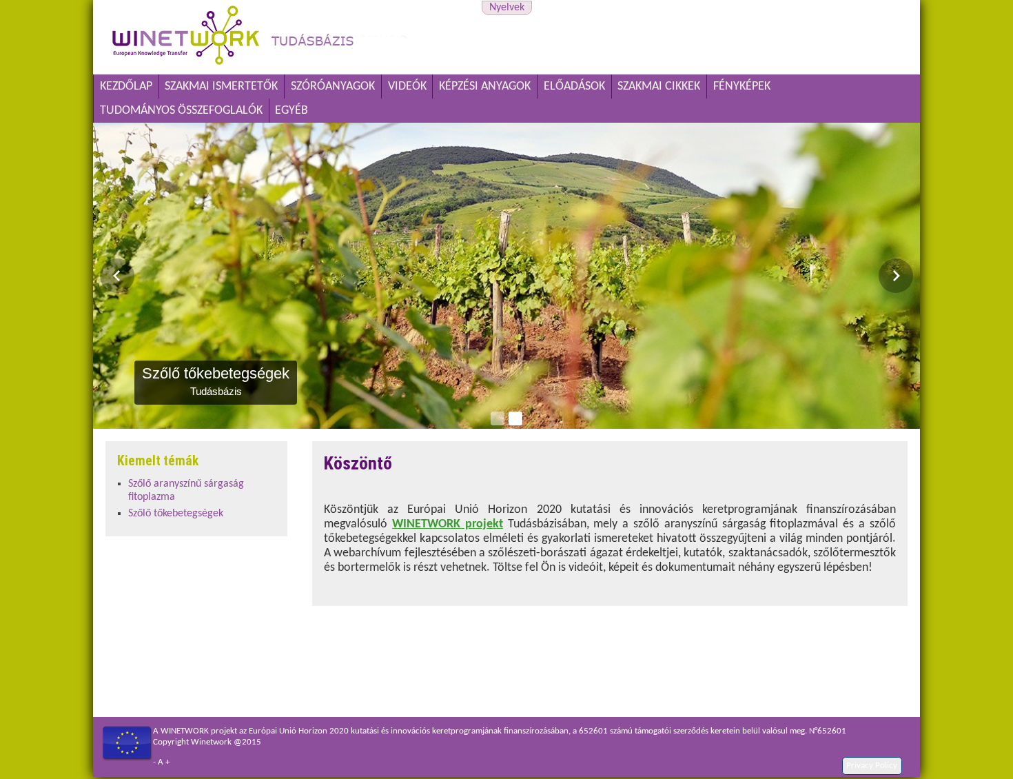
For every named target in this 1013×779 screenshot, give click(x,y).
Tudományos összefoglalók (181, 111)
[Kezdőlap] (259, 66)
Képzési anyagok (485, 86)
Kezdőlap (126, 86)
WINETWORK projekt (447, 524)
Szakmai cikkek (658, 86)
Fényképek (741, 86)
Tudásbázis (506, 130)
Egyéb (291, 111)
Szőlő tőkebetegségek (175, 513)
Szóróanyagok (333, 86)
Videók (407, 86)
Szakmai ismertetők (221, 86)
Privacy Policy (871, 765)
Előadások (574, 86)
